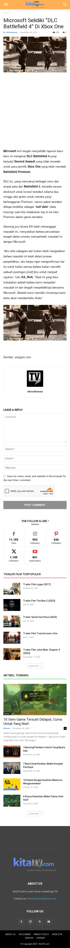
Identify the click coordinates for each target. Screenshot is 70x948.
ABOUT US (10, 934)
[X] (39, 921)
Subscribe (35, 549)
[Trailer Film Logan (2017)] (11, 589)
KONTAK (29, 937)
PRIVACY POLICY (41, 934)
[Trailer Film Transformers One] (11, 638)
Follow (35, 532)
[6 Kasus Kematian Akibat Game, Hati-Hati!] (11, 801)
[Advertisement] (35, 112)
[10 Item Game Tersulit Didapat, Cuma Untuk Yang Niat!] (35, 699)
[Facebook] (21, 921)
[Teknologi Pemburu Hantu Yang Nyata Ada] (11, 752)
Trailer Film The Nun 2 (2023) (39, 600)
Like (14, 532)
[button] (5, 4)
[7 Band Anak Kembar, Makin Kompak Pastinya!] (11, 768)
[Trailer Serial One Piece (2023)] (11, 621)
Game (6, 12)
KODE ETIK (57, 934)
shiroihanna (12, 32)
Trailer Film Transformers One (40, 633)
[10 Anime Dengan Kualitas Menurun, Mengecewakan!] (11, 784)
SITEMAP (40, 937)
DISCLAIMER (24, 934)
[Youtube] (48, 921)
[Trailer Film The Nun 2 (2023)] (11, 605)
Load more (34, 665)
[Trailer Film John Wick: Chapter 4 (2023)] (11, 654)
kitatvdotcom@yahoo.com (41, 898)
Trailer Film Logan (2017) (37, 584)
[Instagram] (30, 921)
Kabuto (6, 728)
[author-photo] (35, 386)
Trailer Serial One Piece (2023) (40, 617)
